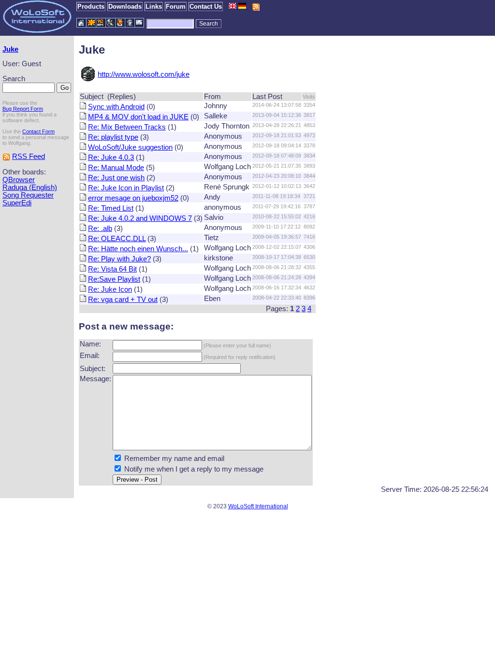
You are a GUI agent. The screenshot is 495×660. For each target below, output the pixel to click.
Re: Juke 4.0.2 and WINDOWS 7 (140, 218)
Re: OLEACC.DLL (117, 239)
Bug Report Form (22, 109)
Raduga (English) (29, 187)
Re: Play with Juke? (119, 259)
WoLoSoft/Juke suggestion (130, 147)
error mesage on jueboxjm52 (133, 198)
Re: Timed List (110, 208)
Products (90, 6)
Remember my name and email (174, 458)
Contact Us (205, 6)
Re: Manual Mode (116, 168)
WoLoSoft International (258, 506)
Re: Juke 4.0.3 (111, 157)
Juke (10, 49)
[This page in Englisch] (233, 6)
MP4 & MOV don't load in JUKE (138, 117)
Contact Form (38, 131)
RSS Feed (28, 156)
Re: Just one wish (116, 178)
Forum (176, 6)
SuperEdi (16, 203)
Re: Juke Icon (110, 289)
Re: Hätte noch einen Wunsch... (138, 249)
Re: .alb (100, 228)
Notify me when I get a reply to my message (193, 469)
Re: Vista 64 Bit (112, 269)
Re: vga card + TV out (123, 299)
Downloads (125, 6)
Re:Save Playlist (114, 279)
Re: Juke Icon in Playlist (126, 188)
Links (154, 6)
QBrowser (18, 180)
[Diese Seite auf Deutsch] (243, 6)
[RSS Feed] (256, 6)
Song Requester (28, 195)
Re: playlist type (113, 137)
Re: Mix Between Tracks (127, 127)
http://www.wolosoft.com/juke (143, 74)
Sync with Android (116, 107)
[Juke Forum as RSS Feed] (6, 156)
